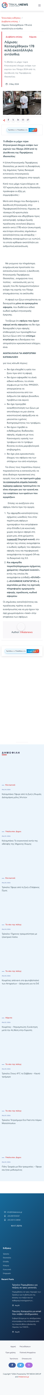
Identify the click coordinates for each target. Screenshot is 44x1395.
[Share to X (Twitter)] (13, 120)
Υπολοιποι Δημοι (13, 831)
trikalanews (26, 632)
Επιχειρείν (7, 1273)
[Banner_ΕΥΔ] (22, 255)
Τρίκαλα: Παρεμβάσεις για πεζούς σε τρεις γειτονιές (25, 1286)
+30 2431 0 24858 (13, 1220)
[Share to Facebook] (8, 120)
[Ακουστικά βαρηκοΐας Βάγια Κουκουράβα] (22, 680)
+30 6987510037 (13, 1216)
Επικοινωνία (27, 1358)
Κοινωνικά (10, 785)
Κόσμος (6, 1265)
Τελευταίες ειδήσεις (11, 18)
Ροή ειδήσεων (25, 1346)
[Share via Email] (23, 120)
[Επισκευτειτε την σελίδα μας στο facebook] (12, 1365)
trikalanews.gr (23, 1377)
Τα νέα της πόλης (14, 925)
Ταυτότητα (14, 1358)
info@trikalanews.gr (14, 1212)
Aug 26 (17, 1305)
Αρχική (13, 1346)
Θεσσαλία (7, 1258)
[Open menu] (39, 5)
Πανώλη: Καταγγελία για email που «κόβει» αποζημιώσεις (26, 1312)
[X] (20, 1365)
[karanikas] (22, 714)
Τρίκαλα (6, 1254)
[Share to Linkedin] (18, 120)
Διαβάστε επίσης (9, 21)
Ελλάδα (6, 1261)
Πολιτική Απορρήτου (28, 1352)
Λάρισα (32, 37)
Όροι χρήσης (11, 1352)
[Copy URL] (28, 120)
